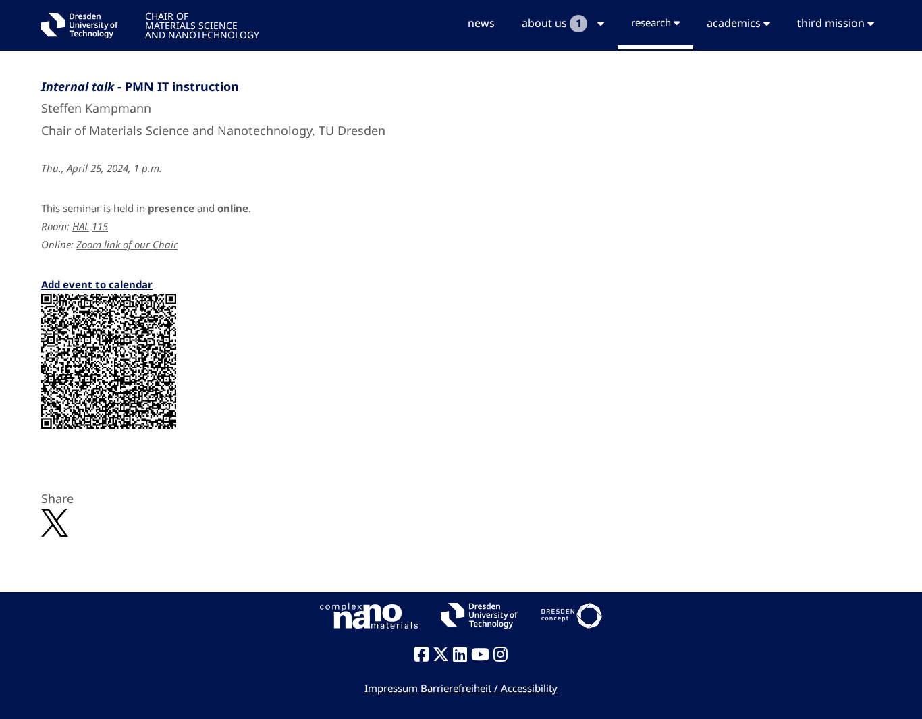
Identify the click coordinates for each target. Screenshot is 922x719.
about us (551, 23)
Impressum (391, 688)
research (652, 22)
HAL (80, 226)
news (481, 23)
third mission (832, 23)
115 (100, 226)
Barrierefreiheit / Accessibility (489, 688)
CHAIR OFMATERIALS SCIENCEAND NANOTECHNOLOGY (202, 24)
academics (735, 23)
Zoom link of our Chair (127, 244)
